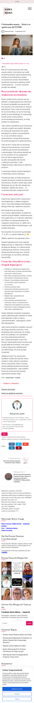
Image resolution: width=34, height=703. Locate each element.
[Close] (32, 669)
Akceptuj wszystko (17, 689)
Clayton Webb (9, 377)
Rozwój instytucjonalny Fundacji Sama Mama (11, 462)
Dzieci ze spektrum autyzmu (12, 393)
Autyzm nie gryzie (8, 389)
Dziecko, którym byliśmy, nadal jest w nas (17, 635)
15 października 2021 (20, 31)
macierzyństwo (11, 437)
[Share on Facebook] (12, 444)
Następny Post (19, 472)
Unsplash (17, 377)
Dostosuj (17, 694)
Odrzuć (17, 699)
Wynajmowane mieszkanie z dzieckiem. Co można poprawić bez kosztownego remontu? (17, 640)
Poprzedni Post (15, 458)
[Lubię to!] (2, 58)
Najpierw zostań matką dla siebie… (15, 646)
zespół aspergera (24, 439)
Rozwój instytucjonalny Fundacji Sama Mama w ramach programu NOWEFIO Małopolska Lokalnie (22, 478)
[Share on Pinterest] (19, 447)
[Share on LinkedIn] (12, 447)
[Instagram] (18, 1)
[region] (17, 685)
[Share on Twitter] (19, 444)
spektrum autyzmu (12, 439)
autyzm (3, 437)
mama (18, 437)
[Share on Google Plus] (26, 444)
